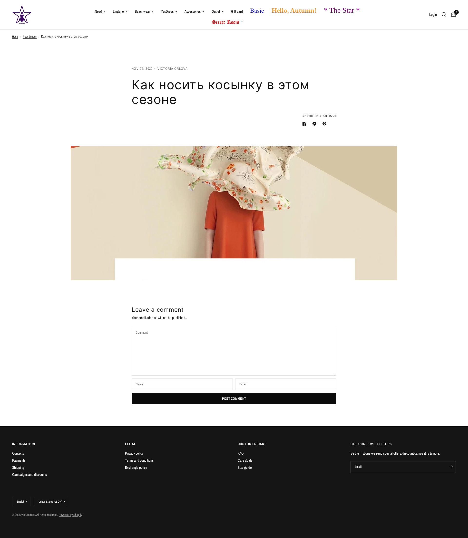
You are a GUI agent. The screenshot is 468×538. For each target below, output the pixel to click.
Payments (18, 460)
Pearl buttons (30, 37)
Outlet (216, 11)
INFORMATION (23, 444)
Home (15, 37)
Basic (257, 10)
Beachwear (142, 11)
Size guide (245, 467)
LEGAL (130, 444)
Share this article (319, 115)
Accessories (193, 11)
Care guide (245, 460)
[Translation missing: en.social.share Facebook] (305, 124)
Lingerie (118, 11)
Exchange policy (136, 467)
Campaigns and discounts (29, 474)
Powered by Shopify (70, 515)
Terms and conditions (139, 460)
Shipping (18, 467)
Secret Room (225, 21)
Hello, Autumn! (294, 10)
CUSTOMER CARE (252, 444)
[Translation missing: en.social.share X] (315, 124)
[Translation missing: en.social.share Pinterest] (325, 124)
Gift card (237, 11)
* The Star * (342, 10)
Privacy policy (134, 453)
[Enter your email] (451, 467)
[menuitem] (100, 11)
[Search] (444, 14)
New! (98, 11)
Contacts (18, 453)
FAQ (241, 453)
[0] (452, 14)
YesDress (167, 11)
